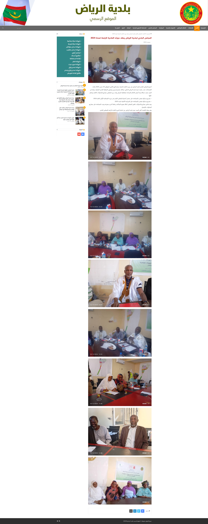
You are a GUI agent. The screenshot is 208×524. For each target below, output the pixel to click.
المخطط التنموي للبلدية (139, 28)
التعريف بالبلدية (170, 28)
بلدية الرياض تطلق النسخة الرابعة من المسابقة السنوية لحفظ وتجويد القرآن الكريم (65, 92)
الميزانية (161, 28)
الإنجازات (190, 28)
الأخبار (197, 28)
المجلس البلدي (153, 28)
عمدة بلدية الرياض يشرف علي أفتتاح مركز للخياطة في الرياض (66, 108)
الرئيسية (203, 28)
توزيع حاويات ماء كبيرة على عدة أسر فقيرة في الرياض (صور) (65, 119)
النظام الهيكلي (181, 28)
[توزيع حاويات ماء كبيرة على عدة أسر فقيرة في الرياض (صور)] (79, 121)
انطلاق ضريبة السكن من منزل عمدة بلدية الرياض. (72, 86)
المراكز (128, 28)
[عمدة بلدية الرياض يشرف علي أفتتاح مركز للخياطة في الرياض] (79, 111)
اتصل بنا (117, 28)
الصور (123, 28)
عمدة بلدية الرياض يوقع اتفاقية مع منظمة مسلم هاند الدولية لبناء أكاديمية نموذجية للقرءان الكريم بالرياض (65, 100)
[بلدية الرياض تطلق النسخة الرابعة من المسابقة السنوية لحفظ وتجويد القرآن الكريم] (79, 92)
